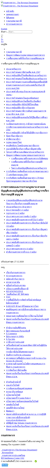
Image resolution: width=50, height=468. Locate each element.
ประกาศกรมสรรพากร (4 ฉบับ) (19, 249)
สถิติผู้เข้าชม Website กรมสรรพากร (21, 423)
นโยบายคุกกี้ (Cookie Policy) (18, 398)
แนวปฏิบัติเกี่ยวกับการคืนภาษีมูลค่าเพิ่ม (23, 149)
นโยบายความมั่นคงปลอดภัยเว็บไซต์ (22, 401)
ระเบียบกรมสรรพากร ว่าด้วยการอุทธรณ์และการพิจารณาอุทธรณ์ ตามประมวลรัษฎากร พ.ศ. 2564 (27, 127)
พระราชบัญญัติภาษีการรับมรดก (20, 108)
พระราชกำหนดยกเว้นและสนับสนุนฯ (22, 98)
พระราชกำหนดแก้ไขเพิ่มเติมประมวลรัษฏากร (26, 79)
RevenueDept (7, 452)
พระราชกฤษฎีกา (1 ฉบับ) (17, 210)
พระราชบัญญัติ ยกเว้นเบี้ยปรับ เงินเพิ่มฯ (23, 101)
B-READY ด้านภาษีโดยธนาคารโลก (22, 306)
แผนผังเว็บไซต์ (12, 404)
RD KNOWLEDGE (14, 291)
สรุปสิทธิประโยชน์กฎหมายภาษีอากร (22, 145)
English (4, 29)
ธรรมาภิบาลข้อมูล (14, 391)
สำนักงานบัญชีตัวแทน (16, 328)
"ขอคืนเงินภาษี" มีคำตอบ (17, 294)
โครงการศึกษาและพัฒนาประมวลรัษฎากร (25, 152)
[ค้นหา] (2, 35)
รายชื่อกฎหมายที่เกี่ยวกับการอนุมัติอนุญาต (25, 58)
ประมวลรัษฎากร (13, 69)
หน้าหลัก (10, 11)
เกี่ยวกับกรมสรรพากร (15, 272)
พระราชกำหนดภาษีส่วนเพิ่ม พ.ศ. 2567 (23, 72)
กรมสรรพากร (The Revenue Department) (19, 450)
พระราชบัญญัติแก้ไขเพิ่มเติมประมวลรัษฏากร (26, 75)
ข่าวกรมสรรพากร (14, 24)
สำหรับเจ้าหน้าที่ (13, 382)
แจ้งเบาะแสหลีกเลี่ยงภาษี (17, 289)
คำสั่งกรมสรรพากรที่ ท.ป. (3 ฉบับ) (21, 252)
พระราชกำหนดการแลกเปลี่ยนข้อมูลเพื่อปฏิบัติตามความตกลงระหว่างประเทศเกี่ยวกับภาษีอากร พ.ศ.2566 (26, 85)
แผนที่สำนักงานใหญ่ (15, 408)
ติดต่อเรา (10, 411)
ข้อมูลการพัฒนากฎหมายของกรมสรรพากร (25, 55)
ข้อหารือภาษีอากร (14, 136)
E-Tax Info (10, 339)
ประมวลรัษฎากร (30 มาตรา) (19, 207)
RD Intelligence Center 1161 (12, 458)
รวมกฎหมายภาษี (14, 21)
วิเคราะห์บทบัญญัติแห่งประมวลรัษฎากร (29, 168)
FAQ (8, 297)
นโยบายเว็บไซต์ (13, 395)
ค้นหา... (4, 32)
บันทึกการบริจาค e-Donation (18, 355)
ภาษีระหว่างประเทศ (15, 342)
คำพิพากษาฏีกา (13, 139)
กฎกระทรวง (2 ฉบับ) (15, 213)
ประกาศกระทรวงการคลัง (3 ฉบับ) (21, 216)
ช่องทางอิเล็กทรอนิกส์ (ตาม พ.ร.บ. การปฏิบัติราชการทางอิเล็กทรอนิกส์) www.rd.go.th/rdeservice (26, 417)
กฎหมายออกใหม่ (14, 142)
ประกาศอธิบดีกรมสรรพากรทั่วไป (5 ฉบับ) (24, 220)
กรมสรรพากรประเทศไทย (13, 455)
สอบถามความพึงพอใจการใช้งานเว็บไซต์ (24, 316)
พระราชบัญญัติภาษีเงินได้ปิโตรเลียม (22, 104)
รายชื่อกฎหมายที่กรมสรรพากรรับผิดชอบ (29, 158)
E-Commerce (11, 333)
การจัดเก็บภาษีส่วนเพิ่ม (16, 370)
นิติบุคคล (10, 18)
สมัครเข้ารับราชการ (15, 279)
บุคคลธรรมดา (12, 14)
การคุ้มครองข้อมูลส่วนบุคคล (19, 388)
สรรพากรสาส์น (13, 282)
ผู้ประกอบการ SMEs (15, 336)
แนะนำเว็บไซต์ (12, 385)
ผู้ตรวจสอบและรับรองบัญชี (18, 331)
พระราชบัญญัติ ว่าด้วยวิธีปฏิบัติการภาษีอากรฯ (26, 132)
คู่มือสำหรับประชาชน (16, 285)
